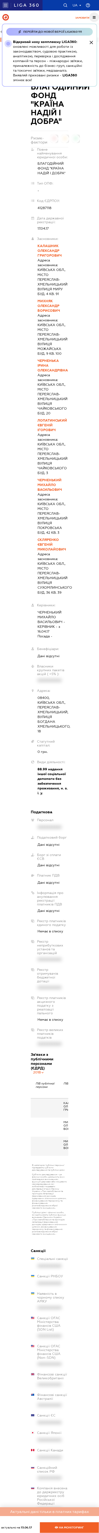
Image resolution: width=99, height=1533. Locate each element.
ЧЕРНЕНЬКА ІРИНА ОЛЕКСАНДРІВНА (52, 365)
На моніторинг (71, 1527)
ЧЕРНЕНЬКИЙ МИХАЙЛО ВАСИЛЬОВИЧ (49, 485)
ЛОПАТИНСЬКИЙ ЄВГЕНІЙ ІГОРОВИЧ (52, 425)
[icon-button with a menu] (94, 17)
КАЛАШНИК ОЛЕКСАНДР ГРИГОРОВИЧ (49, 250)
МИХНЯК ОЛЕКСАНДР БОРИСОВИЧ (48, 305)
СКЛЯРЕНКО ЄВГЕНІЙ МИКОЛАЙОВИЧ (51, 544)
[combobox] (38, 1072)
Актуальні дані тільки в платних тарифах (49, 1512)
